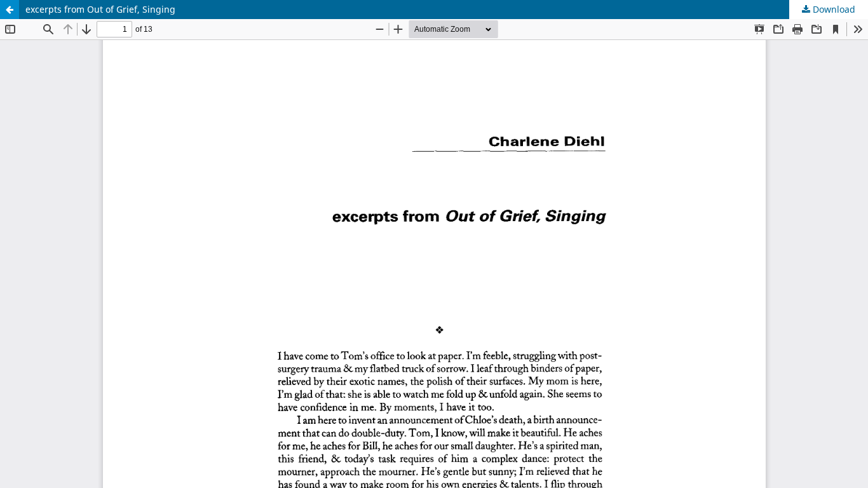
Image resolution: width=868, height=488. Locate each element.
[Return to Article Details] (9, 9)
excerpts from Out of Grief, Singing (100, 9)
